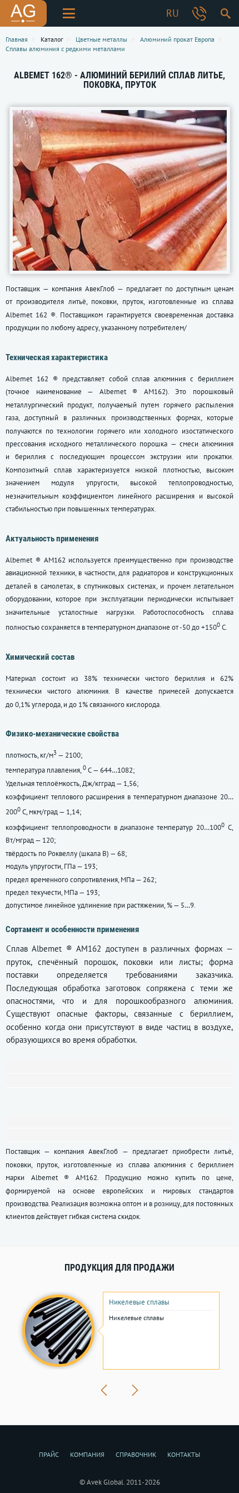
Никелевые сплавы (139, 1302)
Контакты (183, 1454)
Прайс (49, 1454)
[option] (119, 1331)
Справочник (136, 1454)
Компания (87, 1454)
